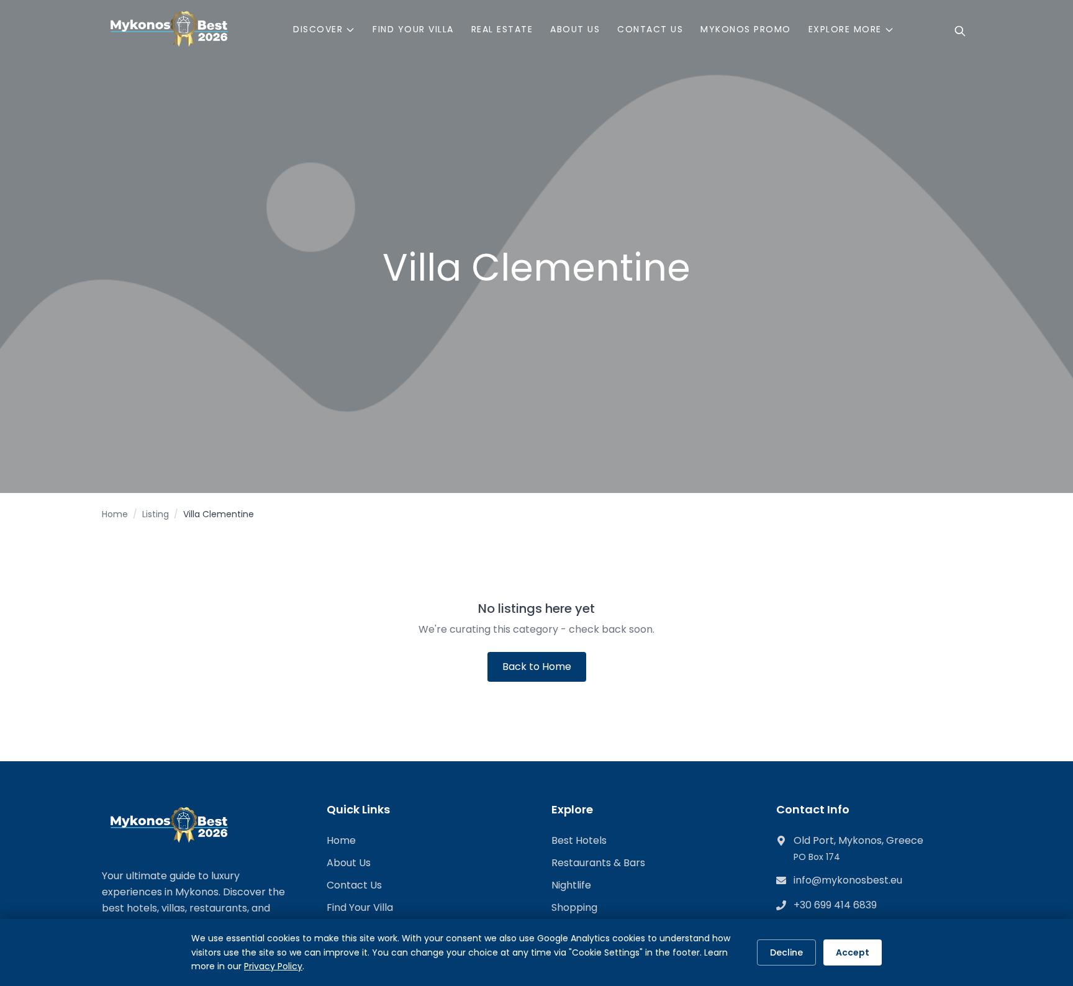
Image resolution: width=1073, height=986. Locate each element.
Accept (852, 952)
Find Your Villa (360, 907)
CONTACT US (650, 29)
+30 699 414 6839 (835, 905)
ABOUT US (575, 29)
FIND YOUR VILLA (413, 29)
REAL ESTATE (502, 29)
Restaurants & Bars (598, 863)
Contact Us (354, 885)
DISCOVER (318, 29)
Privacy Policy (273, 966)
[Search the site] (960, 31)
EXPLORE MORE (845, 29)
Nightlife (571, 885)
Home (115, 514)
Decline (786, 952)
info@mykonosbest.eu (848, 880)
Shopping (574, 907)
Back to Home (536, 666)
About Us (349, 863)
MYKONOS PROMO (745, 29)
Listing (155, 514)
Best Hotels (579, 840)
